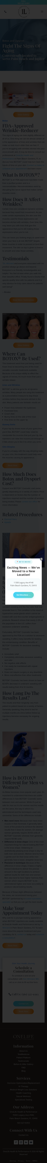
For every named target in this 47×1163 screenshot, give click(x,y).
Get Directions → (24, 595)
